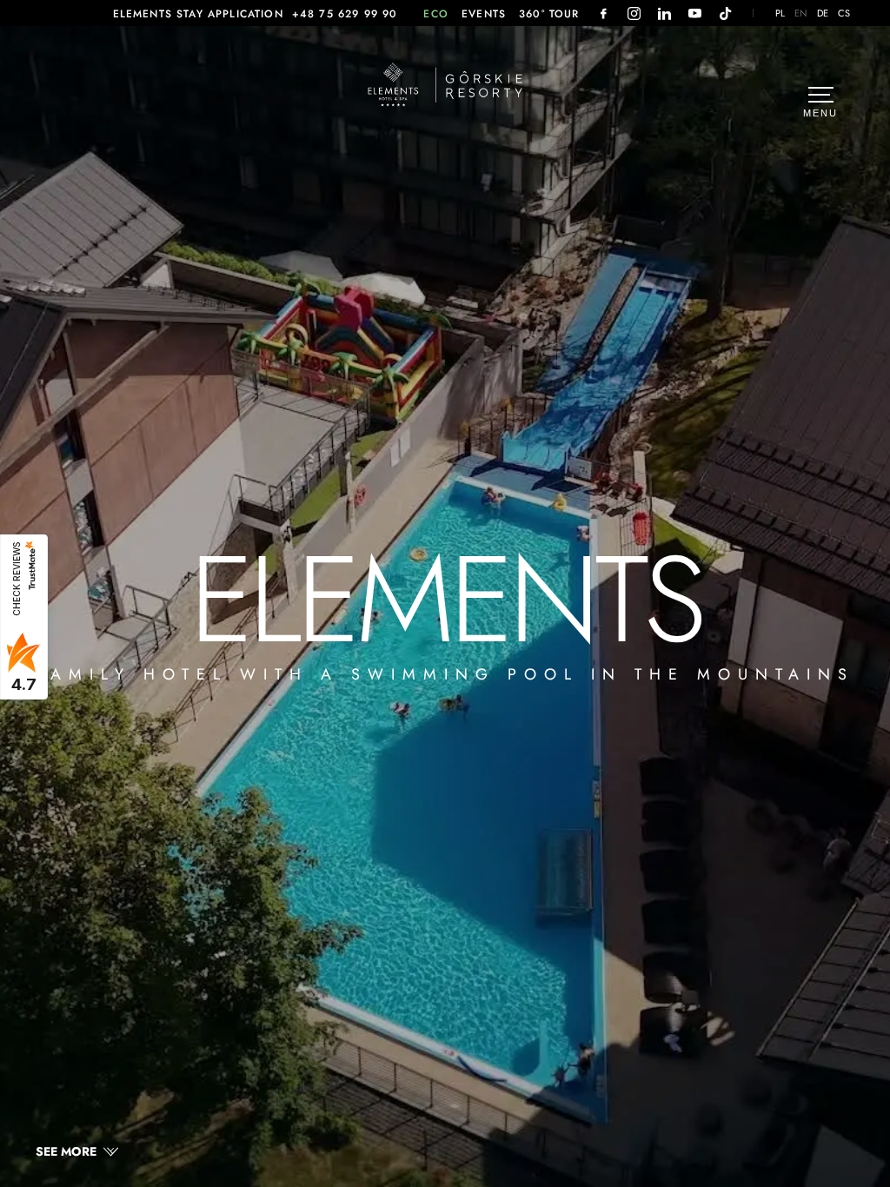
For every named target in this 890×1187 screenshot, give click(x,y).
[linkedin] (664, 13)
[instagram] (634, 13)
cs (844, 13)
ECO (435, 14)
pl (780, 13)
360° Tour (549, 14)
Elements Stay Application (198, 14)
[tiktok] (725, 13)
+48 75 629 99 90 (345, 14)
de (823, 13)
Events (484, 14)
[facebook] (603, 13)
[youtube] (695, 13)
